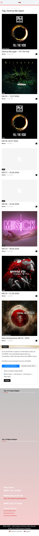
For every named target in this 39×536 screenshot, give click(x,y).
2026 (3, 93)
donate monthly (10, 366)
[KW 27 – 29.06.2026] (19, 159)
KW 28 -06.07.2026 (10, 141)
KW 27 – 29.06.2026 (10, 172)
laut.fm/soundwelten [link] (10, 515)
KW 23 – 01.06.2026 (10, 293)
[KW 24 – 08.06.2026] (19, 229)
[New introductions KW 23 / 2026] (19, 318)
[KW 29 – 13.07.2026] (19, 76)
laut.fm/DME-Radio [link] (10, 511)
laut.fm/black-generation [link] (15, 498)
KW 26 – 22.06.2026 (10, 204)
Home (3, 8)
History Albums (5, 48)
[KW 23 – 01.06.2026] (19, 273)
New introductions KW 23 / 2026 (15, 338)
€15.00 (27, 374)
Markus (4, 54)
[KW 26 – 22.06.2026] (19, 191)
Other (7, 376)
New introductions (6, 335)
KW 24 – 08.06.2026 (10, 249)
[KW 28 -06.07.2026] (19, 121)
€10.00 (18, 374)
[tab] (11, 366)
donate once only (28, 366)
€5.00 (8, 374)
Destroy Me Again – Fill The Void (15, 52)
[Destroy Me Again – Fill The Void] (19, 31)
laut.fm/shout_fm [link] (9, 513)
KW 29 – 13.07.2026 (10, 96)
